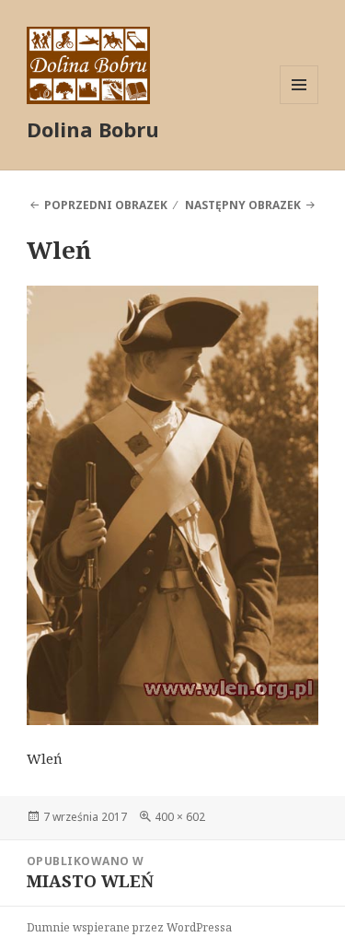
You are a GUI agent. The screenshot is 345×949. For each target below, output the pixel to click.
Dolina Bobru (93, 129)
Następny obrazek (243, 205)
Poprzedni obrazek (105, 205)
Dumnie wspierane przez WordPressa (129, 927)
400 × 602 (180, 817)
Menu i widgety (299, 103)
